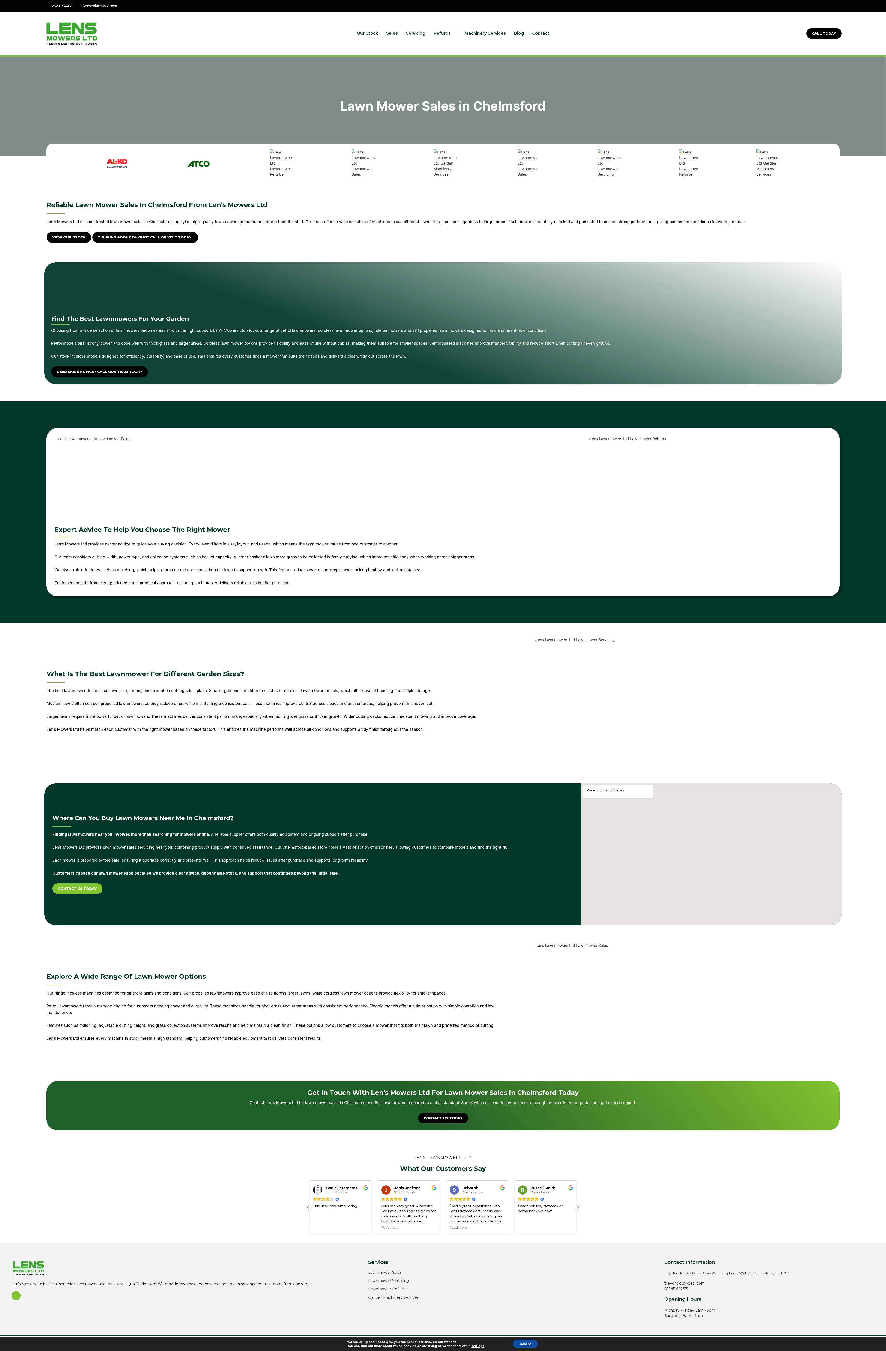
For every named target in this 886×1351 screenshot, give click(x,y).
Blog (519, 33)
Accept (525, 1344)
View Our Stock (69, 237)
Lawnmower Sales (385, 1272)
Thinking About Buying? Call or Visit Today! (145, 237)
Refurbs (442, 33)
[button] (577, 1207)
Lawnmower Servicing (388, 1281)
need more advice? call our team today (99, 371)
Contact (540, 33)
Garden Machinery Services (393, 1297)
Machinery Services (485, 33)
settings (477, 1346)
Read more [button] (321, 1228)
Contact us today (77, 888)
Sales (392, 33)
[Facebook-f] (838, 6)
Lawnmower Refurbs (387, 1289)
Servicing (415, 33)
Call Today (824, 33)
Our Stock (367, 33)
